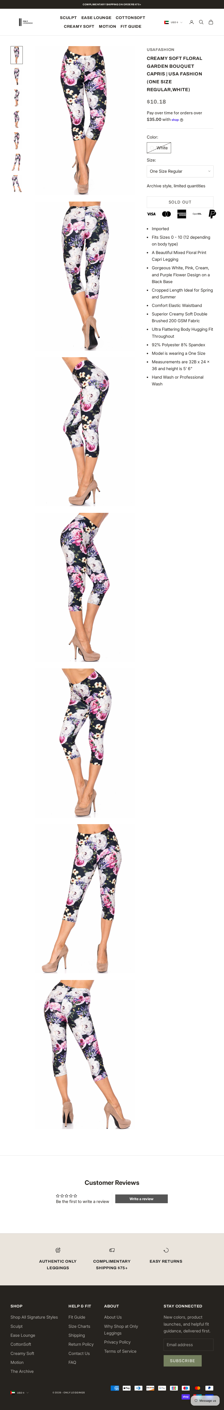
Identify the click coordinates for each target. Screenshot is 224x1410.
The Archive (22, 1371)
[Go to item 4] (16, 119)
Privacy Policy (117, 1342)
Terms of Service (120, 1351)
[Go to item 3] (16, 98)
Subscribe (182, 1360)
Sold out (180, 202)
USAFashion (161, 49)
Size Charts (79, 1326)
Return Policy (81, 1344)
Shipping (76, 1335)
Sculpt (68, 18)
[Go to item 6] (16, 162)
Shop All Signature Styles (34, 1317)
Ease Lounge (96, 18)
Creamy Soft (79, 26)
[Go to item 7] (16, 184)
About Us (113, 1317)
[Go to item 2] (16, 76)
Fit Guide (131, 26)
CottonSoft (130, 18)
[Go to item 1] (16, 55)
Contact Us (79, 1353)
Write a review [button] (142, 1199)
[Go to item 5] (16, 141)
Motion (107, 26)
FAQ (72, 1362)
